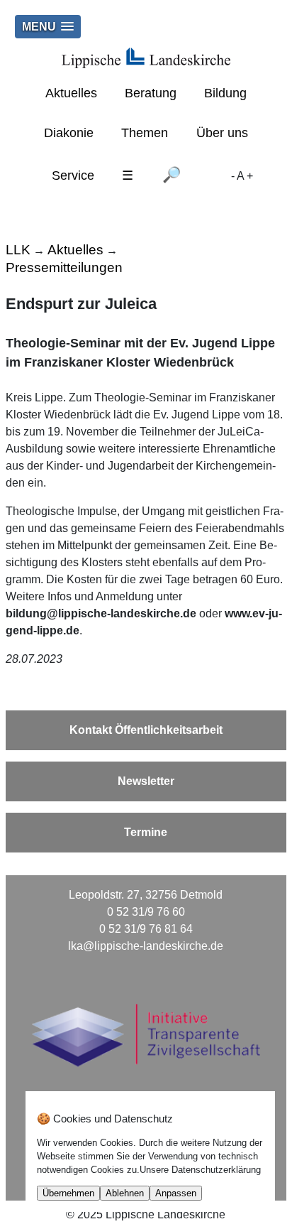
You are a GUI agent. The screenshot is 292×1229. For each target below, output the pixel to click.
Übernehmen (68, 1193)
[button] (48, 26)
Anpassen (175, 1193)
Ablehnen (125, 1193)
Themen (144, 133)
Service (73, 175)
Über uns (222, 133)
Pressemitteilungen (64, 267)
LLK (18, 249)
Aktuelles (71, 93)
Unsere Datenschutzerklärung (200, 1169)
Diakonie (69, 133)
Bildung (225, 93)
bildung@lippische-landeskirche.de (101, 613)
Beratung (150, 93)
